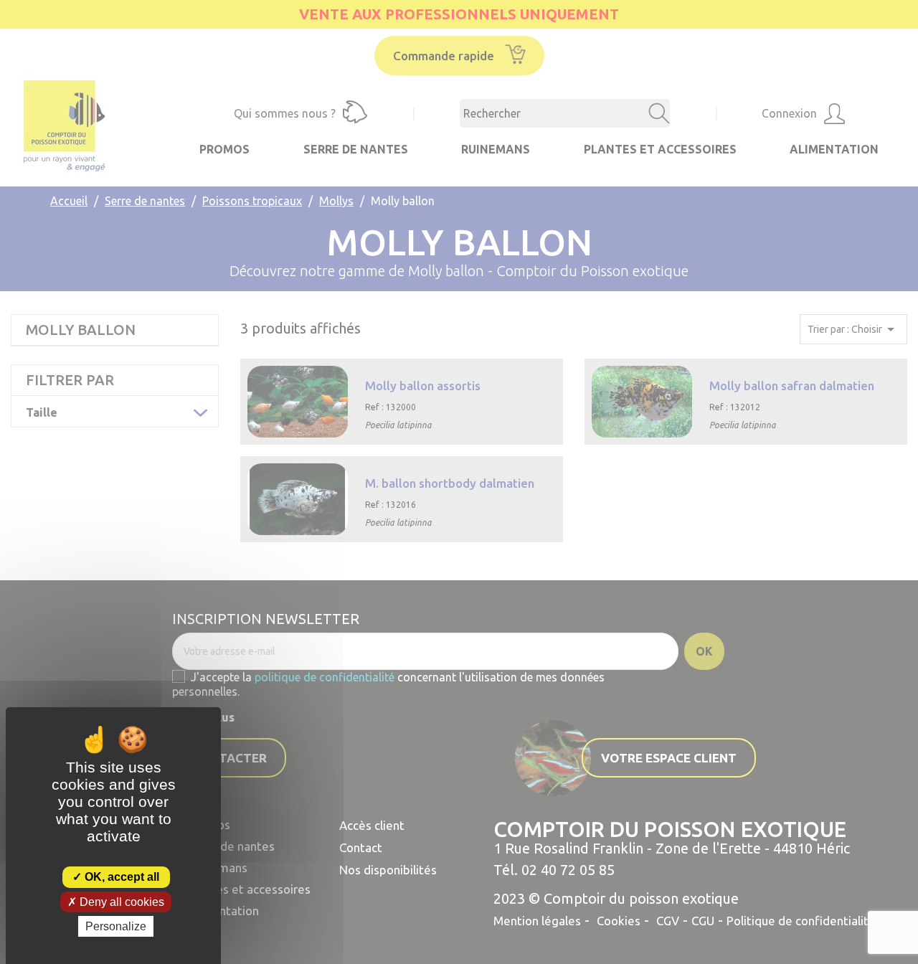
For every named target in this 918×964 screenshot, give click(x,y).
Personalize (115, 926)
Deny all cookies (120, 902)
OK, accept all (120, 877)
